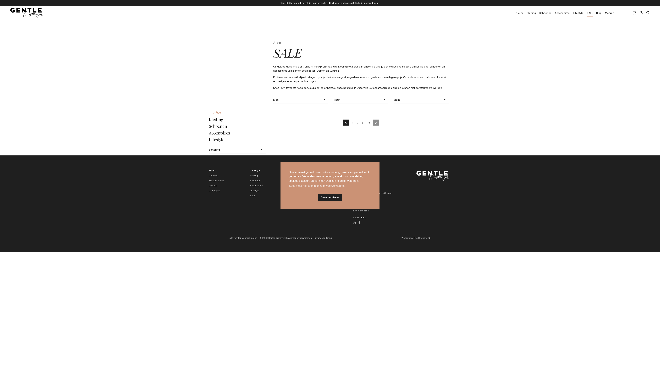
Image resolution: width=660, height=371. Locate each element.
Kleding (531, 13)
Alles (217, 112)
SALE (590, 13)
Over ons (213, 175)
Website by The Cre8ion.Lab (416, 238)
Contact (213, 185)
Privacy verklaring (323, 238)
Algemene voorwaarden (299, 238)
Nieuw (519, 13)
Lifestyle (578, 13)
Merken (609, 13)
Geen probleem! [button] (330, 197)
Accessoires (562, 13)
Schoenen (545, 13)
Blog (599, 13)
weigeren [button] (352, 180)
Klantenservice (216, 180)
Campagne (214, 190)
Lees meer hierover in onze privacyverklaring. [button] (317, 185)
